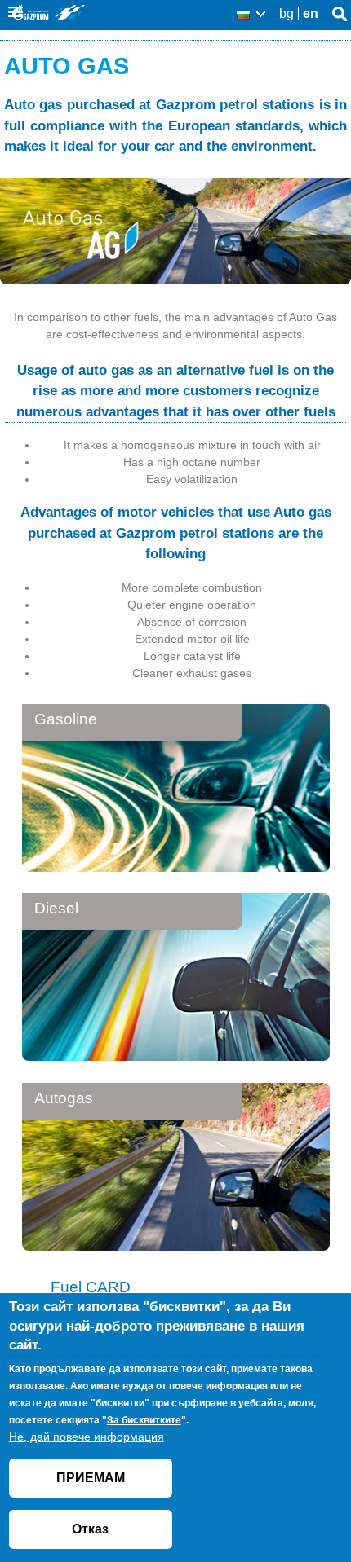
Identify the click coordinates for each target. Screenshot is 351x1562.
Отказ (90, 1529)
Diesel (56, 908)
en (310, 13)
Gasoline (65, 719)
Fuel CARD (91, 1287)
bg (286, 13)
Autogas (63, 1098)
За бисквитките (144, 1420)
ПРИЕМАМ (90, 1478)
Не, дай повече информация (86, 1436)
